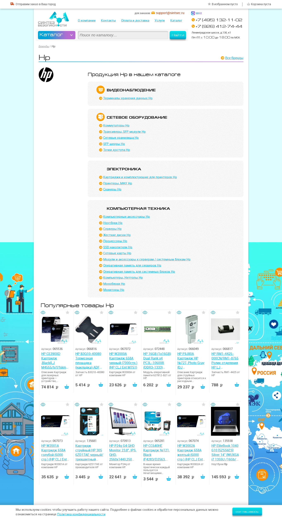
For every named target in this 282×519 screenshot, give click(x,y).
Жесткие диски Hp (117, 235)
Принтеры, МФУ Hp (117, 183)
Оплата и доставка (135, 20)
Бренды (44, 46)
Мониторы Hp (113, 290)
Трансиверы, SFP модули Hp (124, 132)
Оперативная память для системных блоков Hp (139, 271)
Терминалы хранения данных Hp (128, 98)
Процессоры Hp (115, 241)
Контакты (108, 20)
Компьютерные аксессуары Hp (126, 216)
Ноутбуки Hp (112, 223)
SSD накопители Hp (117, 247)
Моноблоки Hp (114, 284)
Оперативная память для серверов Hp (132, 265)
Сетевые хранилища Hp (121, 138)
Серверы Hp (112, 229)
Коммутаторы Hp (116, 125)
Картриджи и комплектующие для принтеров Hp (140, 177)
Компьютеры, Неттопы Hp (123, 277)
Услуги (160, 20)
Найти (178, 35)
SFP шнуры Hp (114, 144)
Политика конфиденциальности (81, 514)
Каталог (176, 20)
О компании (87, 20)
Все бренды (234, 58)
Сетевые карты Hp (117, 253)
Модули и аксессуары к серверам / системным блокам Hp (147, 259)
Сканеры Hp (112, 189)
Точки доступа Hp (116, 150)
